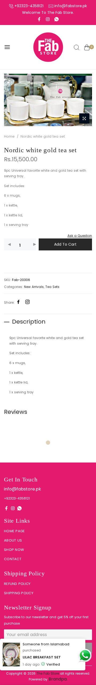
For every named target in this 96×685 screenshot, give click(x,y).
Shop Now (14, 549)
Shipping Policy (18, 593)
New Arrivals (34, 286)
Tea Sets (52, 286)
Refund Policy (17, 583)
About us (13, 540)
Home (9, 136)
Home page (14, 531)
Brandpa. (58, 679)
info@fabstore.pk (70, 6)
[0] (86, 48)
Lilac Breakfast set (42, 657)
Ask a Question (79, 235)
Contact (12, 559)
